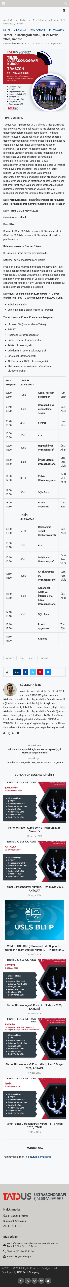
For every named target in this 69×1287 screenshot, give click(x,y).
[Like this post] (18, 672)
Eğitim (23, 20)
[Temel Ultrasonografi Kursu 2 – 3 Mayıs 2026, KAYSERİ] (34, 980)
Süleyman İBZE (18, 43)
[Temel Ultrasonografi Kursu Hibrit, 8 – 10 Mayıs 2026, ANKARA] (34, 1039)
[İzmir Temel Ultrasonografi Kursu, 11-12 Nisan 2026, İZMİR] (34, 1098)
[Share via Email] (48, 672)
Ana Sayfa (8, 20)
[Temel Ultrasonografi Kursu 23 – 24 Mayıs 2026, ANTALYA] (34, 861)
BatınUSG (10, 658)
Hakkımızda (11, 1209)
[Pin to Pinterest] (40, 672)
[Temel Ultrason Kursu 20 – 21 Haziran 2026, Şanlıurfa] (34, 802)
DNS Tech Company (28, 1272)
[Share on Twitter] (33, 672)
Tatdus (44, 658)
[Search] (65, 3)
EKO (22, 658)
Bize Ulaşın (10, 1236)
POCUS (32, 658)
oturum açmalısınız (40, 1156)
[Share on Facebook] (25, 672)
